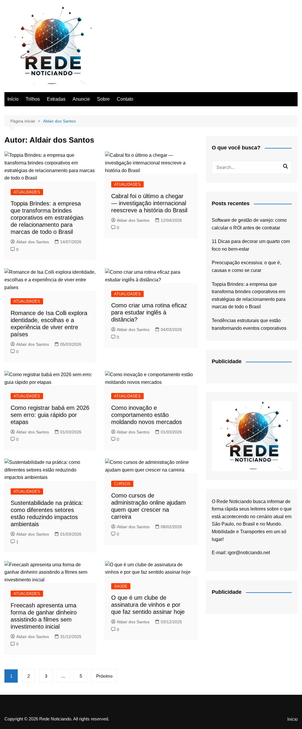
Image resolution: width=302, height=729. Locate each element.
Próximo (104, 676)
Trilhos (33, 99)
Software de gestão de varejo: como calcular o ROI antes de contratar (249, 224)
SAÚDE (120, 586)
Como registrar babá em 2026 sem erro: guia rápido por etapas (50, 415)
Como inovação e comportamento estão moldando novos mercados (146, 415)
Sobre (103, 99)
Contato (125, 99)
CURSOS (122, 484)
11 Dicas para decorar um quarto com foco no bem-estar (251, 245)
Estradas (56, 99)
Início (13, 99)
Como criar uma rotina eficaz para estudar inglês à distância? (149, 312)
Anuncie (81, 99)
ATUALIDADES (27, 192)
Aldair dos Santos (32, 241)
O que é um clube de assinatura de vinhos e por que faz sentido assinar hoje (148, 604)
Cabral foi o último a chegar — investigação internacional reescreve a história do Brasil (149, 203)
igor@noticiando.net (249, 552)
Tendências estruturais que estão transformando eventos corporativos (249, 324)
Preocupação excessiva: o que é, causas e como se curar (246, 266)
